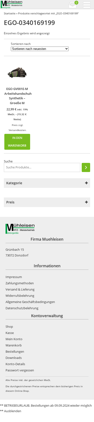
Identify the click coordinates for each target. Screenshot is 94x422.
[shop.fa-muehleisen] (23, 4)
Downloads (14, 358)
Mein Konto (14, 339)
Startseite (9, 13)
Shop (9, 326)
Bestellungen (15, 351)
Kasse (10, 333)
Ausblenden (12, 411)
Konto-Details (15, 364)
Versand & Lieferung (20, 289)
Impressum (14, 277)
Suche (8, 161)
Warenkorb (14, 345)
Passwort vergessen (20, 370)
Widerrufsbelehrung (20, 295)
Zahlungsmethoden (20, 283)
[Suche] (86, 167)
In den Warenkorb (17, 141)
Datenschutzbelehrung (22, 308)
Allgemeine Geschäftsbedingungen (30, 302)
